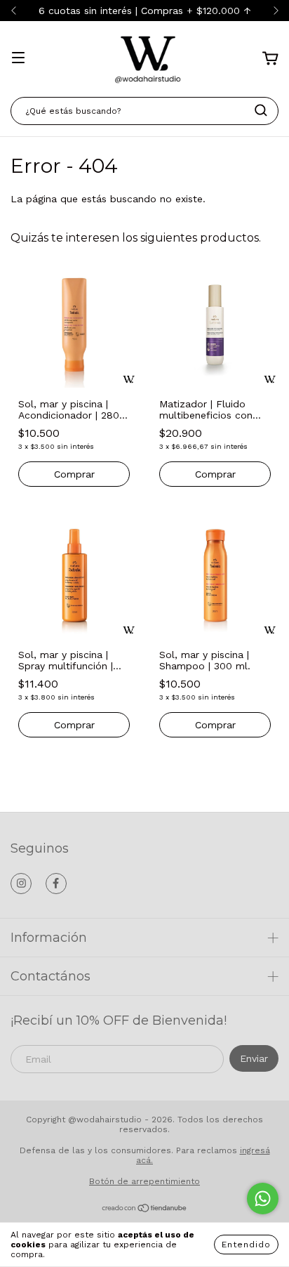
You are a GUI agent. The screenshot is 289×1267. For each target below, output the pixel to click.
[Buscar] (261, 110)
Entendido (246, 1244)
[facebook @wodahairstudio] (56, 883)
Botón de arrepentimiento (144, 1181)
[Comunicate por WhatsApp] (262, 1198)
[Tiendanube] (145, 1210)
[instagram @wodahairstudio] (21, 883)
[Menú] (18, 59)
